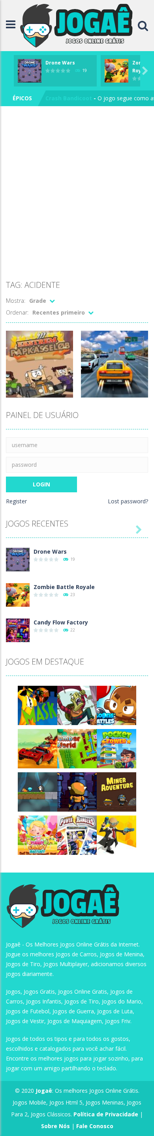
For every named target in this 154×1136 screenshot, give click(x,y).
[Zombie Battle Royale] (18, 594)
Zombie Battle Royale (64, 587)
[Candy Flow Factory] (18, 629)
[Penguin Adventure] (37, 791)
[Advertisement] (77, 194)
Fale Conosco (94, 1126)
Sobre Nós (55, 1126)
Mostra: (15, 300)
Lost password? (128, 501)
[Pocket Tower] (116, 748)
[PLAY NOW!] (29, 70)
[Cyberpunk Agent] (116, 834)
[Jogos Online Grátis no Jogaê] (78, 25)
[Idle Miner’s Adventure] (116, 791)
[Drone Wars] (18, 559)
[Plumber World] (77, 748)
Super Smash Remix (73, 99)
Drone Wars (60, 62)
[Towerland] (77, 791)
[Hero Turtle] (77, 705)
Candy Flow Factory (61, 622)
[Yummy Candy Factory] (37, 834)
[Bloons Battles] (116, 705)
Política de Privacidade (105, 1114)
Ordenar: (17, 312)
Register (16, 501)
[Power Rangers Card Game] (77, 834)
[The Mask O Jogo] (37, 705)
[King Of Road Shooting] (37, 748)
